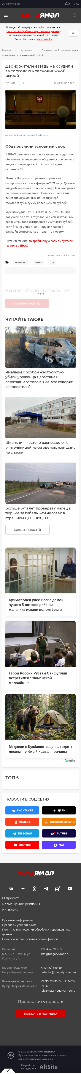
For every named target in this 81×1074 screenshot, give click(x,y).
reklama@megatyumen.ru (58, 990)
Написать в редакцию (40, 1014)
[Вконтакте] (11, 888)
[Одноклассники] (34, 888)
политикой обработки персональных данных (33, 31)
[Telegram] (46, 888)
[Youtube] (70, 888)
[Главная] (40, 15)
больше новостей (27, 530)
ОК (73, 33)
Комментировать (27, 303)
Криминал (26, 50)
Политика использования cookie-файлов (30, 939)
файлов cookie (44, 39)
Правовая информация (17, 920)
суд (52, 262)
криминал (21, 262)
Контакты (10, 910)
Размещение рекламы (21, 904)
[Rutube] (57, 888)
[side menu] (6, 15)
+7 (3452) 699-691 (51, 949)
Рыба (38, 262)
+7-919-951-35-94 (51, 981)
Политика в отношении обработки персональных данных (36, 932)
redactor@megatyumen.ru (58, 972)
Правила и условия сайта (19, 925)
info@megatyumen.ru (55, 954)
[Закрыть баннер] (8, 1071)
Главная (6, 50)
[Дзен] (23, 888)
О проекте (11, 898)
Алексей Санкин (65, 255)
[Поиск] (74, 15)
